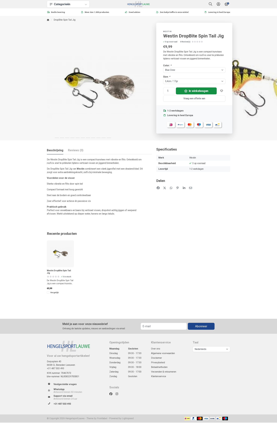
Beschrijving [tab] (55, 150)
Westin (167, 32)
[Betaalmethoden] (187, 418)
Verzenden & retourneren (163, 371)
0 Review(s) (185, 42)
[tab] (75, 150)
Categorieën (62, 4)
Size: (166, 76)
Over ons (155, 348)
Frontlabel (102, 418)
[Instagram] (118, 394)
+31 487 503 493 (55, 368)
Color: (167, 65)
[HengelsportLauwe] (138, 4)
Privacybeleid (158, 362)
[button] (210, 5)
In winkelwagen (198, 91)
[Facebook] (112, 394)
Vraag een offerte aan (194, 98)
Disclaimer (156, 358)
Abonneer (201, 326)
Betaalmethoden (159, 367)
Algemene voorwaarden (163, 353)
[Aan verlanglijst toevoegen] (221, 90)
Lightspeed (128, 418)
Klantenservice (158, 376)
